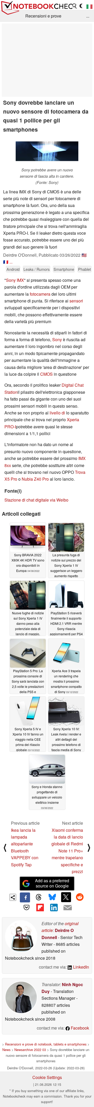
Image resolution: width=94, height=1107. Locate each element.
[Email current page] (67, 908)
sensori (76, 301)
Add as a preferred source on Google (52, 883)
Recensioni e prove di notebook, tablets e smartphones (45, 1044)
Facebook (79, 1028)
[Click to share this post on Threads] (39, 897)
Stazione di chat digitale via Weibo (36, 500)
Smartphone (64, 269)
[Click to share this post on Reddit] (80, 897)
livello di (57, 413)
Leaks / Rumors (37, 269)
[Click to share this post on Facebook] (25, 897)
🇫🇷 (5, 262)
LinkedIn (80, 967)
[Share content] (12, 897)
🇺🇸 (84, 255)
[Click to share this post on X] (66, 897)
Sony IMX (15, 280)
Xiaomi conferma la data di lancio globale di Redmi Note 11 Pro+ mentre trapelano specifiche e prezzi (67, 850)
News (6, 1049)
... (87, 16)
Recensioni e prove (43, 16)
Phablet (84, 269)
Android (13, 269)
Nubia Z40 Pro (35, 479)
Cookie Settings (47, 1077)
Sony (57, 339)
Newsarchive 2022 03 (30, 1049)
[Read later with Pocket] (26, 907)
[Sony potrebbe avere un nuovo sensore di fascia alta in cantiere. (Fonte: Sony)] (47, 151)
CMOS (46, 374)
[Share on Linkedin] (54, 907)
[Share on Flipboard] (40, 907)
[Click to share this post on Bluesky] (52, 897)
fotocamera (40, 294)
